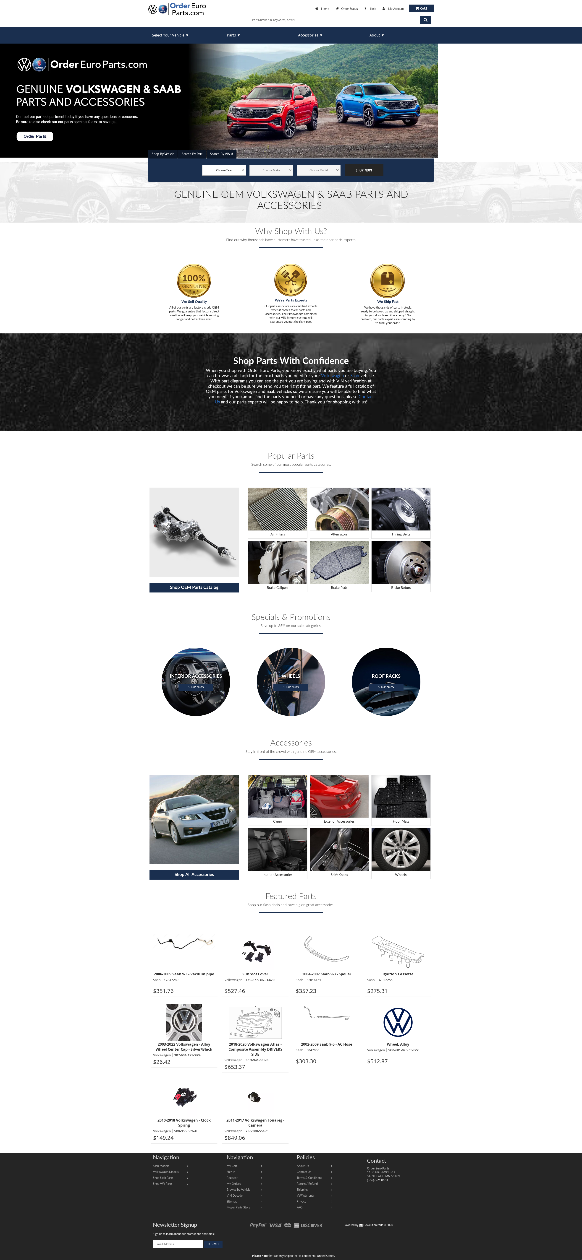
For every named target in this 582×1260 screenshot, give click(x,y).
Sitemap (232, 1201)
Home (325, 8)
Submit (213, 1244)
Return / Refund (307, 1183)
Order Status (349, 8)
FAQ (299, 1207)
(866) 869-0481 (377, 1180)
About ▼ (377, 35)
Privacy (301, 1201)
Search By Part (192, 154)
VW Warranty (306, 1195)
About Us (303, 1166)
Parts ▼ (234, 35)
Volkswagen (332, 376)
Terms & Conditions (309, 1177)
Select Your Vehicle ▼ (170, 35)
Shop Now (364, 170)
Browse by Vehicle (238, 1189)
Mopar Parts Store (238, 1207)
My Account (396, 8)
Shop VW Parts (163, 1183)
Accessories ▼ (310, 35)
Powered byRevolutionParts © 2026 (368, 1225)
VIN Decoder (235, 1195)
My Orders (234, 1183)
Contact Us (304, 1172)
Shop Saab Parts (163, 1177)
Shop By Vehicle (163, 154)
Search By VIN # (221, 154)
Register (232, 1177)
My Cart (232, 1166)
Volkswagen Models (166, 1172)
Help (373, 8)
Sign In (231, 1172)
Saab (354, 376)
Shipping (302, 1189)
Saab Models (161, 1166)
